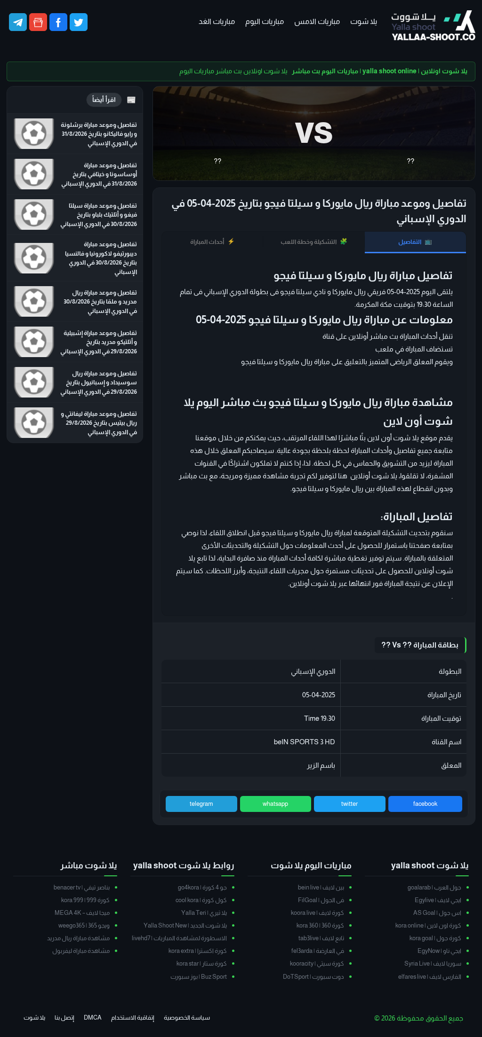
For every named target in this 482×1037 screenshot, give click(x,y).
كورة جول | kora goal (435, 938)
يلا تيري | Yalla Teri (204, 912)
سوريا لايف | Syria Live (432, 963)
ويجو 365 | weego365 (84, 925)
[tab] (415, 242)
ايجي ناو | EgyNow (439, 950)
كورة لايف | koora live (317, 912)
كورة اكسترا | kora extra (198, 950)
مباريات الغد (217, 21)
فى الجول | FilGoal (321, 900)
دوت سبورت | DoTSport (313, 976)
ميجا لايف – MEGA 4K (82, 912)
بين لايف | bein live (321, 887)
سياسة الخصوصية (187, 1017)
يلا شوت (363, 21)
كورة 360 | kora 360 (320, 925)
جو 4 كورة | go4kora (202, 887)
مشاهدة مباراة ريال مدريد (78, 938)
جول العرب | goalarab (434, 887)
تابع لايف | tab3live (321, 938)
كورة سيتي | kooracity (317, 963)
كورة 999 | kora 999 (85, 900)
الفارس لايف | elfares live (429, 976)
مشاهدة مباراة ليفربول (81, 950)
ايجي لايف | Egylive (438, 900)
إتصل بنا (64, 1017)
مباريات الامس (317, 21)
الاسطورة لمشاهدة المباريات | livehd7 (179, 938)
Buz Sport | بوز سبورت (198, 976)
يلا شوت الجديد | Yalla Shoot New (185, 925)
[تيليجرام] (18, 22)
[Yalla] (433, 26)
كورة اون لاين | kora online (428, 925)
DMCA (93, 1017)
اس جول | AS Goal (437, 912)
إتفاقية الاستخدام (132, 1017)
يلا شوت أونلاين (313, 583)
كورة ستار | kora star (202, 963)
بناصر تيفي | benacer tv (82, 887)
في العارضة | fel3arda (317, 950)
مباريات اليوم (264, 21)
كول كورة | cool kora (201, 900)
